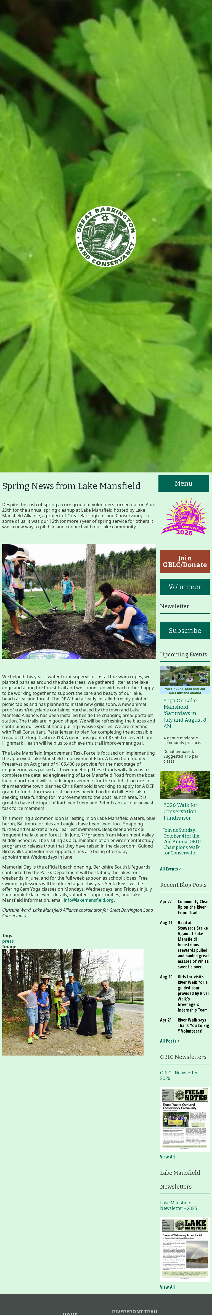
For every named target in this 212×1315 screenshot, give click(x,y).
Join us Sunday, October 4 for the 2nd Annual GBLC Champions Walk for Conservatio (182, 842)
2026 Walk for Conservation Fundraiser (180, 811)
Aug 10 (166, 977)
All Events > (170, 869)
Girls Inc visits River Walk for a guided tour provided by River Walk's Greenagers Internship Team (193, 993)
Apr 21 (165, 1020)
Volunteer (184, 587)
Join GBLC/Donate (185, 561)
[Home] (106, 236)
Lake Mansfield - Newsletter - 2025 (178, 1205)
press (8, 941)
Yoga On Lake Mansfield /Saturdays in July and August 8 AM (184, 714)
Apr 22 (165, 901)
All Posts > (169, 1041)
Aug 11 (166, 922)
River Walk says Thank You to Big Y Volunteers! (193, 1025)
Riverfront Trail (135, 1312)
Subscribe (185, 631)
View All (167, 1157)
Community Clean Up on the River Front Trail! (194, 907)
